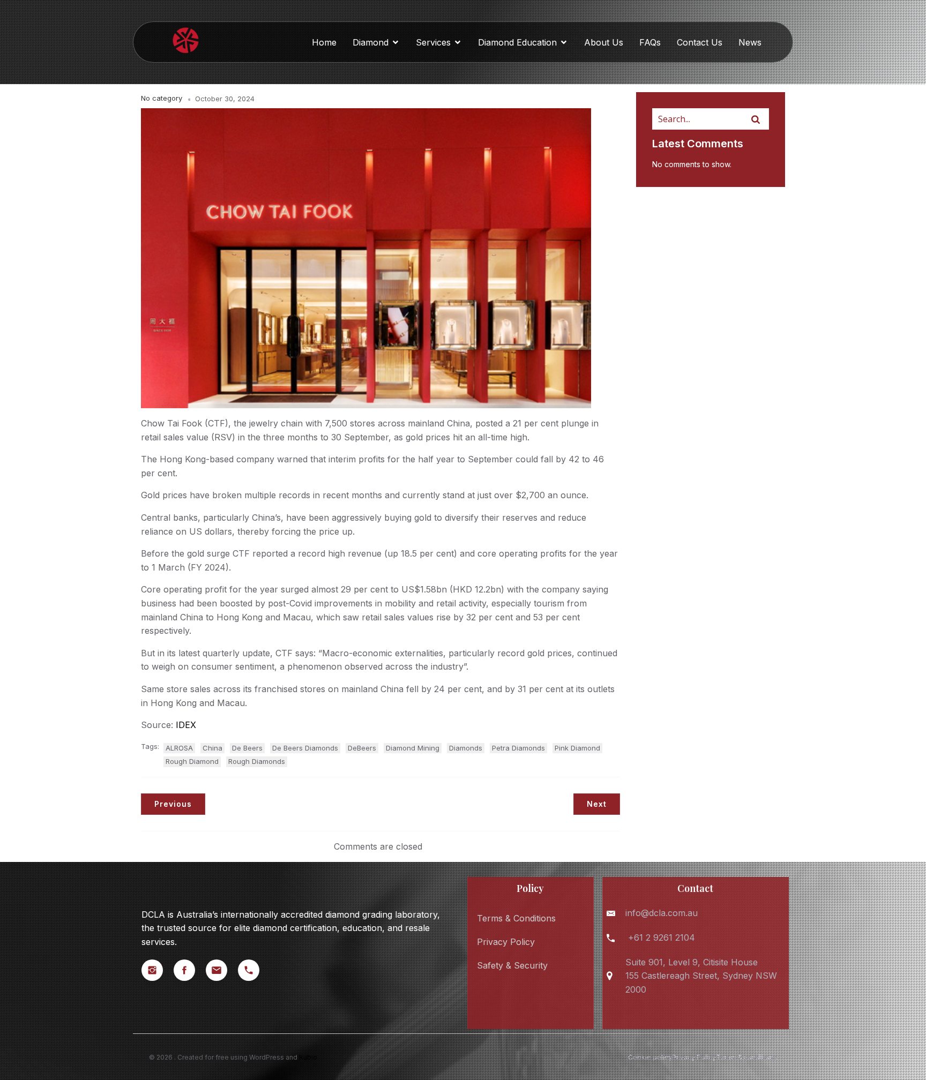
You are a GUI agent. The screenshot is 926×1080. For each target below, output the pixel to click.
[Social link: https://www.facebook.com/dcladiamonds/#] (190, 970)
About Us (603, 42)
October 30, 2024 (225, 98)
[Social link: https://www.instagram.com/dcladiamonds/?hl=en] (157, 970)
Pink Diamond (577, 748)
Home (324, 42)
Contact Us (699, 42)
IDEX (186, 724)
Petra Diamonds (518, 748)
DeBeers (362, 748)
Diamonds (465, 748)
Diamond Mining (412, 748)
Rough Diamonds (256, 761)
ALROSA (179, 748)
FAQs (650, 42)
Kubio (308, 1057)
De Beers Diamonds (305, 748)
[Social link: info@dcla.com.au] (222, 970)
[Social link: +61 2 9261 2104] (254, 970)
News (749, 42)
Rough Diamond (192, 761)
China (212, 748)
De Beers (247, 748)
